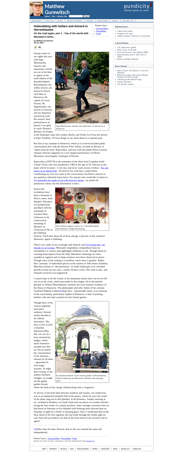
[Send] (35, 48)
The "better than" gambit (126, 47)
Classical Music (102, 29)
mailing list (128, 21)
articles (50, 21)
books (115, 21)
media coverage (74, 21)
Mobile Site (62, 16)
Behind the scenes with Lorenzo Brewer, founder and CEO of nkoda (132, 76)
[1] (61, 291)
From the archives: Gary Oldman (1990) (132, 52)
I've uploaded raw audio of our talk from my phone (59, 180)
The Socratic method (125, 84)
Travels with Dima (124, 82)
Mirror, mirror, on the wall (126, 50)
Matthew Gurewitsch (57, 9)
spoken (89, 21)
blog (60, 21)
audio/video (102, 21)
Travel (98, 34)
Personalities (101, 31)
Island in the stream (125, 31)
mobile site (137, 448)
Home (47, 16)
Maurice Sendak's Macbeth (127, 59)
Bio (53, 16)
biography (37, 21)
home (44, 448)
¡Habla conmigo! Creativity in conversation (133, 36)
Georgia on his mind (125, 34)
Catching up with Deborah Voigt (129, 79)
